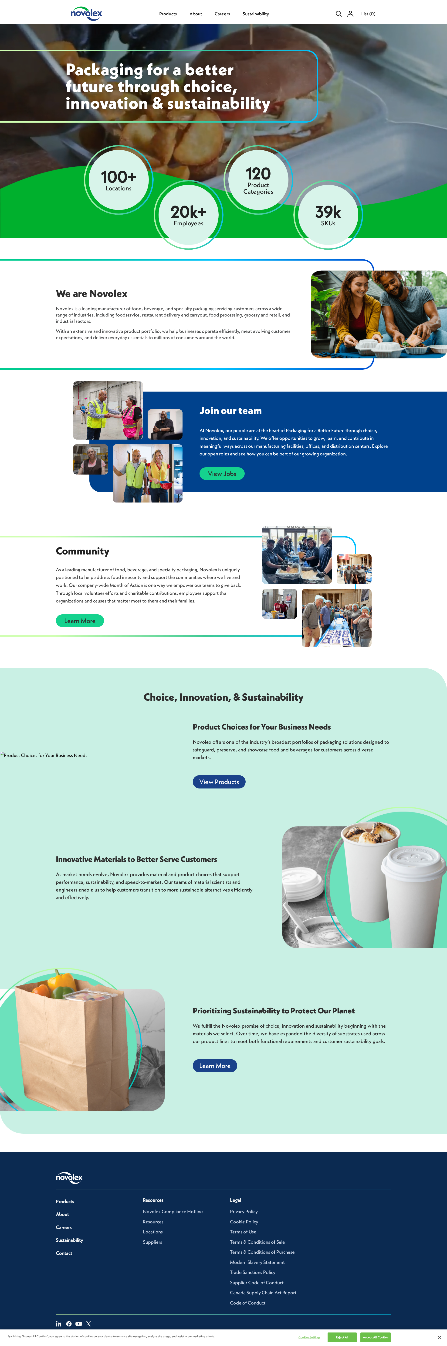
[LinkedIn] (59, 1324)
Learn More (80, 620)
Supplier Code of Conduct (257, 1282)
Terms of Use (243, 1232)
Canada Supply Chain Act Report (263, 1292)
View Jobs (222, 473)
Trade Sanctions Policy (252, 1272)
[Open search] (339, 14)
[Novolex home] (69, 1178)
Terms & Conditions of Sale (257, 1242)
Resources (153, 1222)
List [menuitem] (368, 14)
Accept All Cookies (375, 1337)
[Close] (439, 1337)
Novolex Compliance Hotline (173, 1211)
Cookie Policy (244, 1222)
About (196, 14)
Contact (64, 1253)
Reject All (342, 1337)
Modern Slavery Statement (257, 1262)
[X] (88, 1324)
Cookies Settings (309, 1337)
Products (168, 14)
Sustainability (256, 14)
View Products (219, 782)
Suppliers (152, 1242)
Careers (222, 14)
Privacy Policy (244, 1211)
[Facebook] (69, 1324)
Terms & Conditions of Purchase (262, 1252)
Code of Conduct (247, 1303)
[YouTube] (78, 1324)
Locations (153, 1232)
